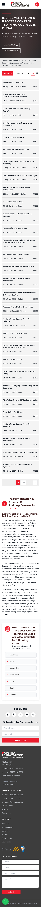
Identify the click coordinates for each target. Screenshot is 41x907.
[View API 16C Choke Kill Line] (20, 361)
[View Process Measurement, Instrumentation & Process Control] (20, 295)
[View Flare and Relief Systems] (20, 139)
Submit (11, 892)
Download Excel (10, 50)
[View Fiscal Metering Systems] (20, 203)
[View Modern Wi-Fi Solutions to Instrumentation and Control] (20, 97)
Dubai (4, 63)
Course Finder (7, 806)
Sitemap (5, 809)
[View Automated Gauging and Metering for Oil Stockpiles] (20, 389)
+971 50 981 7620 (16, 772)
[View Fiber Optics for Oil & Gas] (20, 414)
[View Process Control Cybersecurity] (20, 151)
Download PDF (9, 45)
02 (24, 483)
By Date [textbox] (20, 73)
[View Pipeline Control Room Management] (20, 268)
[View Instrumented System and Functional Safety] (20, 374)
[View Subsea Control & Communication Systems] (20, 217)
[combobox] (20, 73)
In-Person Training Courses (12, 795)
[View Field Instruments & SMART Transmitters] (20, 454)
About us (5, 824)
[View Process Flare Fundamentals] (20, 230)
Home (4, 61)
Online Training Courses (11, 798)
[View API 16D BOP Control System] (20, 335)
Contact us (6, 831)
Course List (6, 813)
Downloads (6, 842)
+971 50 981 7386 (16, 768)
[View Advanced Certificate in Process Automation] (20, 190)
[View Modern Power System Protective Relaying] (20, 322)
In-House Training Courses (12, 802)
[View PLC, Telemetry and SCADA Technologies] (20, 177)
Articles (5, 835)
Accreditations (7, 827)
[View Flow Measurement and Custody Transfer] (20, 112)
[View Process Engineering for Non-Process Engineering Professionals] (20, 243)
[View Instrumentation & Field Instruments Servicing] (20, 164)
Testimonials (7, 838)
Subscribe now (20, 740)
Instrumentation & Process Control (22, 61)
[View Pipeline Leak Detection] (20, 84)
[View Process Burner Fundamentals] (20, 256)
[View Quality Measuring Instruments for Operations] (20, 126)
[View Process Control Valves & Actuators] (20, 309)
